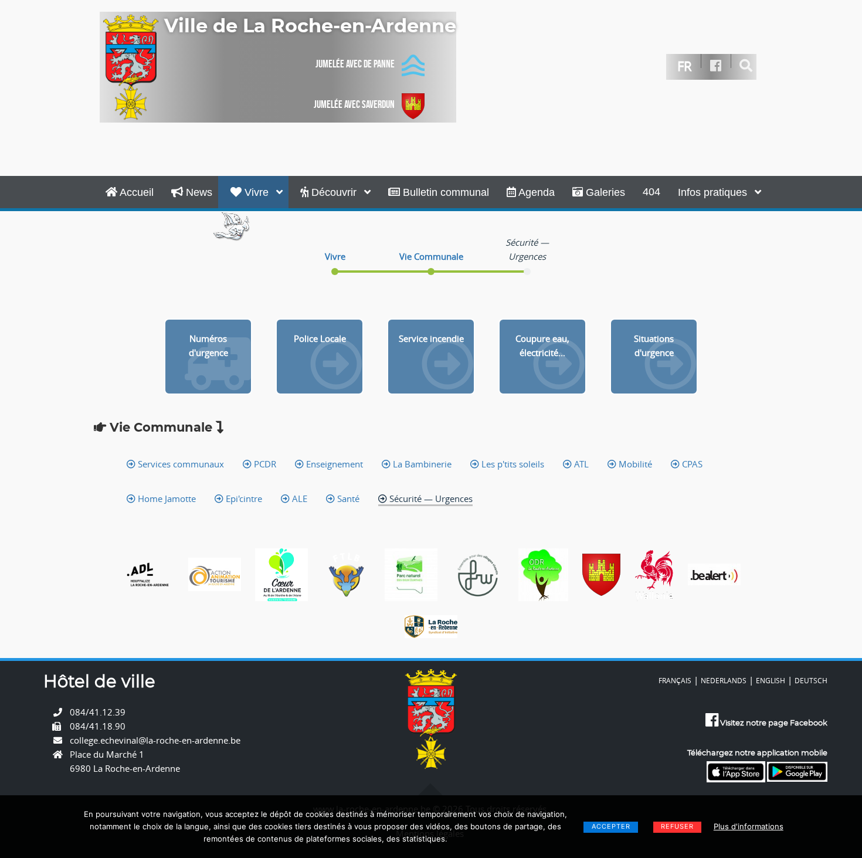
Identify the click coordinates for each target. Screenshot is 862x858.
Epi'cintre (242, 498)
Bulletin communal (444, 192)
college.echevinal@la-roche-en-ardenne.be (155, 740)
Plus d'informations (748, 826)
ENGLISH (770, 680)
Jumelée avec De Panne (355, 64)
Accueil (135, 192)
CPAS (691, 464)
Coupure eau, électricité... (542, 345)
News (197, 192)
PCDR (264, 464)
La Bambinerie (421, 464)
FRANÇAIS (675, 680)
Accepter (611, 826)
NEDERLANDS (723, 680)
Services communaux (179, 464)
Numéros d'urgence (208, 345)
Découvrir (333, 192)
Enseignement (333, 464)
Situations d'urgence (654, 345)
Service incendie (431, 338)
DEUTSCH (811, 680)
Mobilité (634, 464)
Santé (347, 498)
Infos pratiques (714, 192)
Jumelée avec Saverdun (354, 104)
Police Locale (320, 338)
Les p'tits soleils (511, 464)
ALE (298, 498)
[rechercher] (746, 66)
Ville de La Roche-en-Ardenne (310, 26)
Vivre (257, 192)
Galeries (604, 192)
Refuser (677, 826)
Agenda (535, 192)
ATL (580, 464)
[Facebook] (716, 66)
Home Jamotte (165, 498)
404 (651, 192)
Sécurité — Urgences (430, 498)
